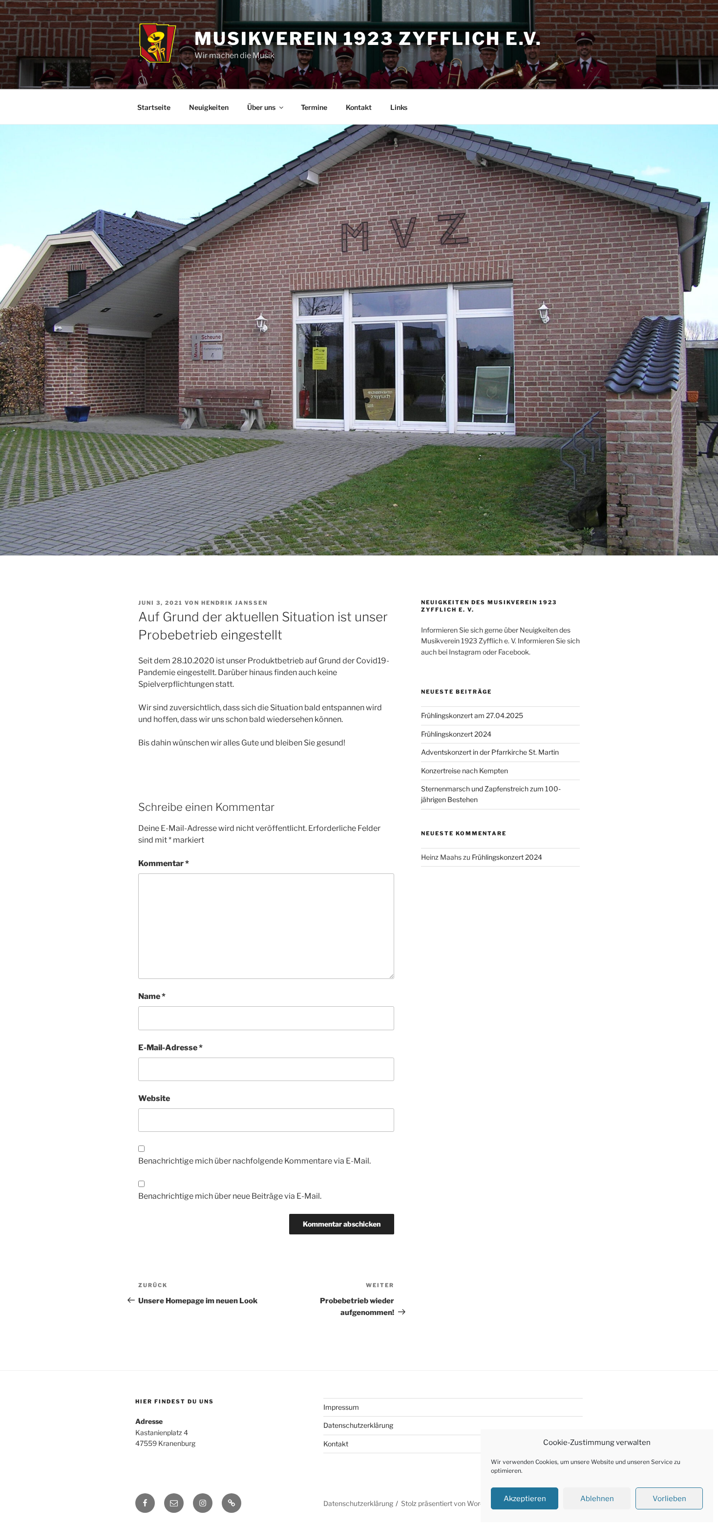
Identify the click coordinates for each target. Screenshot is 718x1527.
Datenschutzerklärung (358, 1425)
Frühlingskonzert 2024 (456, 734)
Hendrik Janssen (234, 602)
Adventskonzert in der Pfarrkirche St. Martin (490, 752)
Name (152, 996)
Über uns (261, 107)
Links (398, 107)
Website (154, 1098)
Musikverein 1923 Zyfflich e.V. (368, 38)
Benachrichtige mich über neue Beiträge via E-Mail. (229, 1196)
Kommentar (163, 863)
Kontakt (359, 107)
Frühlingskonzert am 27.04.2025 (472, 715)
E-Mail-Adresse (170, 1047)
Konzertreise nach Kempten (464, 770)
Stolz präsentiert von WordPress (451, 1503)
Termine (314, 107)
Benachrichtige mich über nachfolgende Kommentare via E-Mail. (254, 1161)
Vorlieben (669, 1498)
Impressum (341, 1407)
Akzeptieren (525, 1498)
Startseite (153, 107)
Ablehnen (597, 1498)
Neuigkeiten (209, 107)
